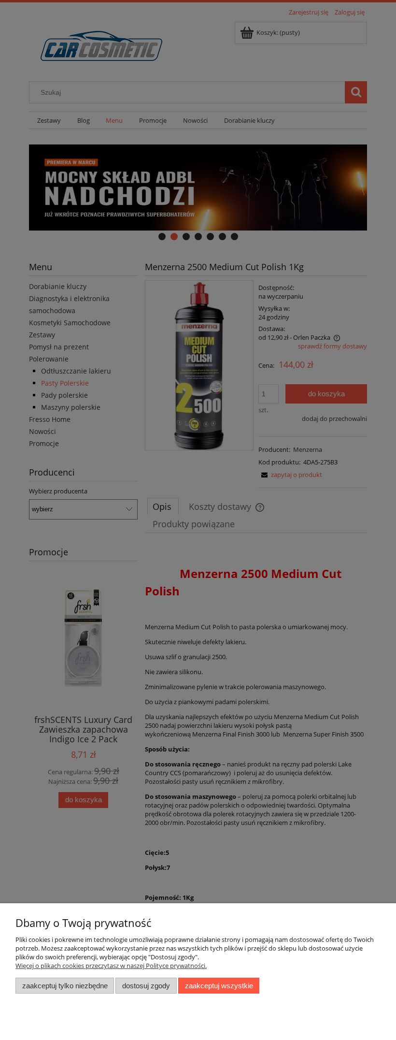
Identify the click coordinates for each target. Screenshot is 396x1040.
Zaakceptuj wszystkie (219, 986)
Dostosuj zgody (146, 986)
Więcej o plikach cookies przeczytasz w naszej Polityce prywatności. (111, 965)
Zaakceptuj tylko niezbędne (65, 986)
